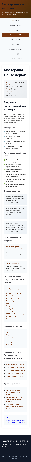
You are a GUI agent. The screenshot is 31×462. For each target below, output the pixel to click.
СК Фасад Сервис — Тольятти (15, 370)
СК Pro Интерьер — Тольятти (15, 376)
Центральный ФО (15, 25)
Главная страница (17, 422)
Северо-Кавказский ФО (15, 59)
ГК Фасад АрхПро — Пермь (14, 373)
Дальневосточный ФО (15, 49)
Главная (4, 12)
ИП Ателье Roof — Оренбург (15, 364)
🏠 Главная (15, 20)
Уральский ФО (15, 39)
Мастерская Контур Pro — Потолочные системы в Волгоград (14, 399)
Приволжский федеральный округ (17, 12)
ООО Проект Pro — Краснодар (15, 314)
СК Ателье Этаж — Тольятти (15, 367)
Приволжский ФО (15, 35)
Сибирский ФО (15, 44)
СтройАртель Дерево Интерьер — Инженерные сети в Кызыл (15, 406)
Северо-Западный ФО (15, 30)
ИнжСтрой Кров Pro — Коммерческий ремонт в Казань (13, 392)
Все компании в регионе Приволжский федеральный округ (15, 420)
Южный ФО (15, 54)
